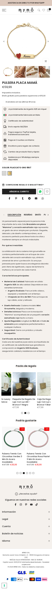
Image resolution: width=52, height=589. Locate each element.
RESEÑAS (28, 215)
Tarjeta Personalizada (39, 399)
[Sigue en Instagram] (21, 504)
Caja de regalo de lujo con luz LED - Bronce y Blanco (12, 402)
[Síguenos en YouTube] (31, 504)
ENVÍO (38, 215)
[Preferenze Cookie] (4, 585)
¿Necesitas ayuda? (28, 493)
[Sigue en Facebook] (15, 504)
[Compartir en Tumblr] (22, 198)
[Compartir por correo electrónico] (36, 198)
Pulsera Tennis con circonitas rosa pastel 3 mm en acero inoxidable (38, 457)
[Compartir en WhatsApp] (42, 198)
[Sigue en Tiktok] (36, 504)
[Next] (48, 41)
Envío (4, 95)
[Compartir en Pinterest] (16, 198)
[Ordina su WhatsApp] (40, 191)
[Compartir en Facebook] (9, 198)
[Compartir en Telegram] (29, 198)
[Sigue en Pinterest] (26, 504)
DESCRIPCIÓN (14, 215)
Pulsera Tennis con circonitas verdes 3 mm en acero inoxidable (12, 457)
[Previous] (4, 41)
